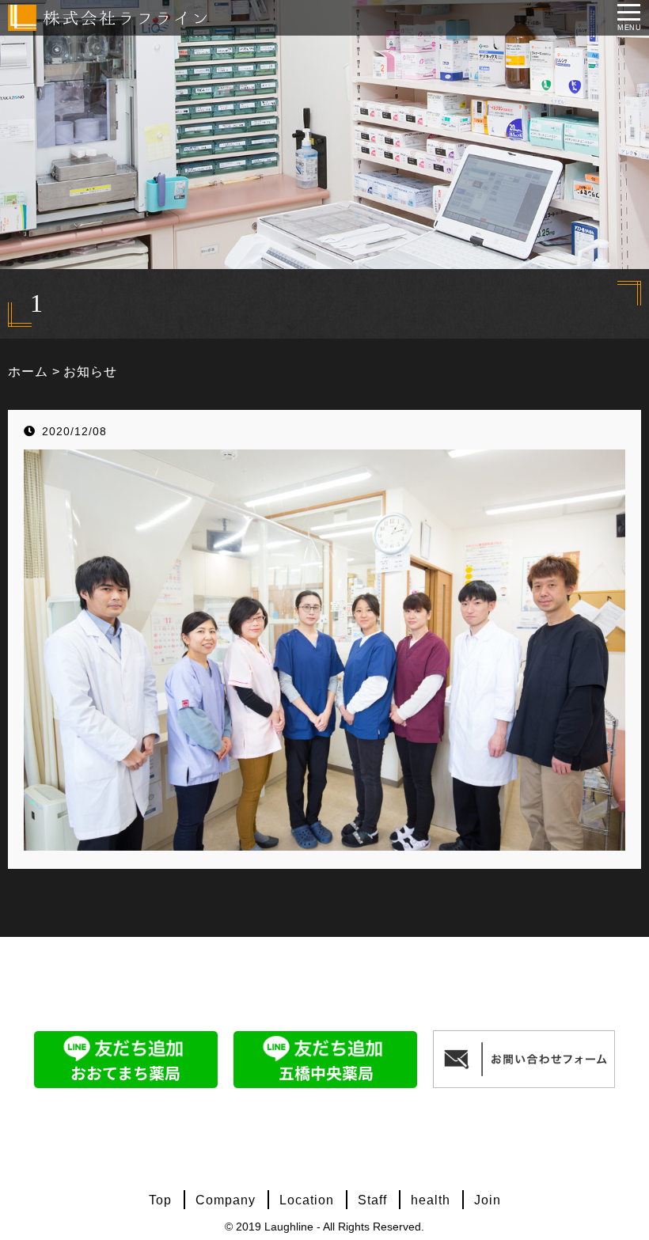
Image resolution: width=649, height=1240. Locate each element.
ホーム (28, 371)
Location (306, 1200)
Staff (372, 1200)
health (430, 1200)
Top (160, 1200)
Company (225, 1200)
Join (487, 1200)
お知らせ (90, 371)
